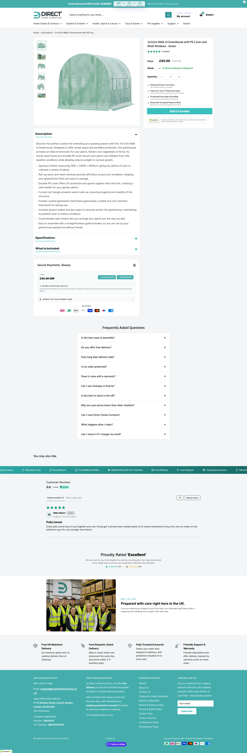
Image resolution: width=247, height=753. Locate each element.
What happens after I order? (97, 424)
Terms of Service (147, 718)
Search (186, 23)
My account (183, 16)
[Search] (168, 15)
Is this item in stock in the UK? (98, 395)
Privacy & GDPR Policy (150, 709)
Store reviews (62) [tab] (74, 498)
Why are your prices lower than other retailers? (107, 405)
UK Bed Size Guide (149, 722)
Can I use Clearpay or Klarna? (97, 385)
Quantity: (152, 76)
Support (171, 23)
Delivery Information (149, 700)
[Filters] (180, 497)
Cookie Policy (146, 713)
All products (46, 32)
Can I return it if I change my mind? (101, 434)
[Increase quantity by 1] (179, 77)
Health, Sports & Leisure (105, 23)
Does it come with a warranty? (98, 376)
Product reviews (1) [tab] (55, 498)
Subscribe (186, 711)
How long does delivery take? (97, 356)
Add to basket (180, 111)
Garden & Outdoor (75, 23)
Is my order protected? (94, 366)
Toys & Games (132, 23)
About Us (144, 687)
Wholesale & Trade (148, 726)
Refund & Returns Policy (151, 705)
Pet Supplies (153, 23)
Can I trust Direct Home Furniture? (100, 414)
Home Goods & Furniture (46, 23)
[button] (154, 51)
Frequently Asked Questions (153, 696)
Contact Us (145, 692)
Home (36, 32)
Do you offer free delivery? (96, 347)
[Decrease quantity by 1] (162, 77)
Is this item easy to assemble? (98, 337)
